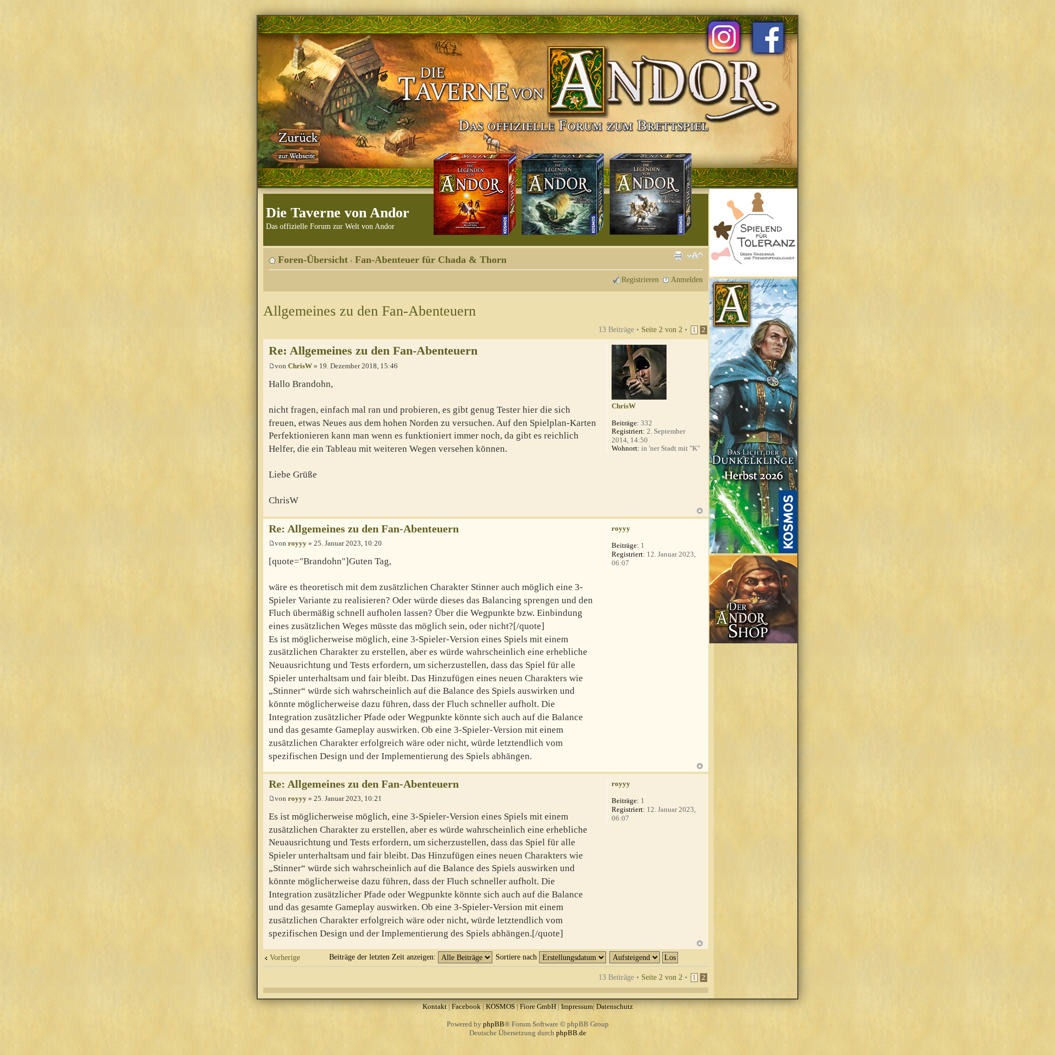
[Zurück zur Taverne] (296, 144)
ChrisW (300, 366)
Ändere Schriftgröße (695, 256)
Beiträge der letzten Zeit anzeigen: (383, 956)
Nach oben (700, 511)
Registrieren (640, 279)
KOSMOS (500, 1006)
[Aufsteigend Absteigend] (644, 956)
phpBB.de (571, 1033)
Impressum (577, 1006)
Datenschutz (614, 1006)
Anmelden (687, 279)
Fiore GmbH (538, 1006)
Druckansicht (678, 256)
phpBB (493, 1024)
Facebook (466, 1006)
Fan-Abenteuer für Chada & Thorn (431, 259)
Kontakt (435, 1006)
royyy (297, 543)
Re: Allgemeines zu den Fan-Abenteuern (373, 350)
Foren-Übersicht (313, 259)
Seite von (661, 329)
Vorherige (285, 957)
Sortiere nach (517, 956)
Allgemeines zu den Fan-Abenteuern (369, 311)
